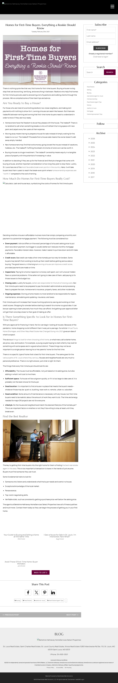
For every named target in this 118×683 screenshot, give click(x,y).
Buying (18, 600)
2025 (93, 143)
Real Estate (28, 600)
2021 (92, 160)
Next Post (71, 615)
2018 (92, 173)
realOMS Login (80, 679)
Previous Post (11, 615)
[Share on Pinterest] (45, 592)
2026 (93, 138)
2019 (93, 168)
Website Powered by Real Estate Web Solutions (59, 676)
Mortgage (90, 111)
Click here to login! (100, 57)
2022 (93, 155)
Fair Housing (68, 667)
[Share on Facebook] (28, 592)
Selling (89, 90)
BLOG (59, 634)
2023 (93, 151)
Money (89, 105)
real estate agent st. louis (95, 96)
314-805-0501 (62, 654)
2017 (92, 177)
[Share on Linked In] (53, 592)
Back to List (40, 572)
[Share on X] (36, 592)
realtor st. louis (40, 600)
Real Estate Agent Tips (56, 600)
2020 (93, 164)
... (65, 600)
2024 (93, 147)
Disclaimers (71, 679)
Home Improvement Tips (94, 114)
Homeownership (92, 99)
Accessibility (59, 667)
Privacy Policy (50, 667)
